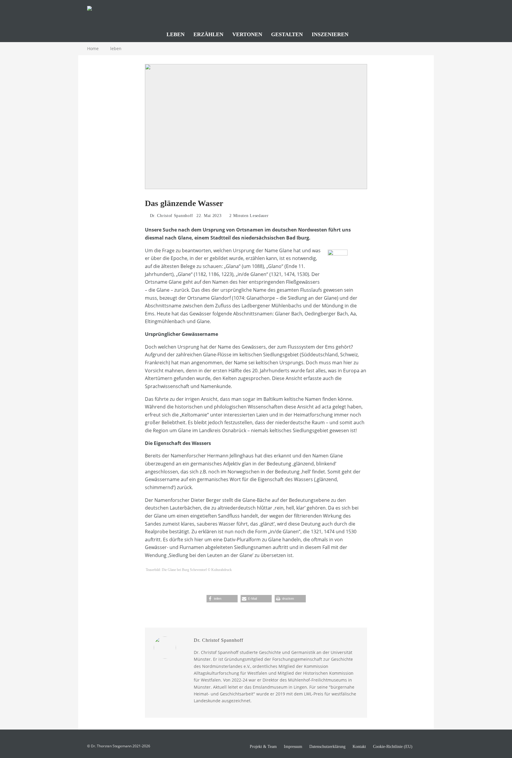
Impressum (293, 747)
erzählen (208, 34)
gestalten (287, 34)
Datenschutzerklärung (327, 747)
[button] (222, 598)
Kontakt (359, 747)
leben (176, 34)
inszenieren (330, 34)
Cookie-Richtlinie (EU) (392, 747)
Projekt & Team (263, 747)
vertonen (247, 34)
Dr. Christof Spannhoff (170, 215)
